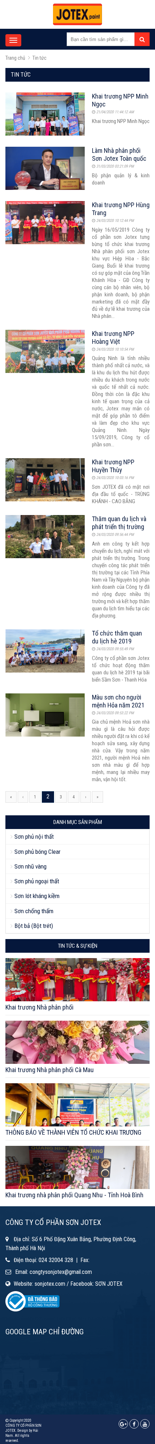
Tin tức (39, 58)
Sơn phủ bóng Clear (37, 851)
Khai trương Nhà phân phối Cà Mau (49, 1070)
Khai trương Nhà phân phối (39, 1007)
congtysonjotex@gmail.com (61, 1271)
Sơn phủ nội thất (34, 836)
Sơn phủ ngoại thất (36, 881)
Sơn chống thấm (33, 911)
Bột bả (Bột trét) (33, 925)
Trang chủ (15, 58)
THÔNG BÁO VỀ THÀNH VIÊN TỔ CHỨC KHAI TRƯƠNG (73, 1132)
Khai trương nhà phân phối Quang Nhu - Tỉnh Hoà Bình (74, 1195)
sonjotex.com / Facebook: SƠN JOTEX (79, 1283)
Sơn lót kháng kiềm (36, 895)
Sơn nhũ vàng (30, 866)
